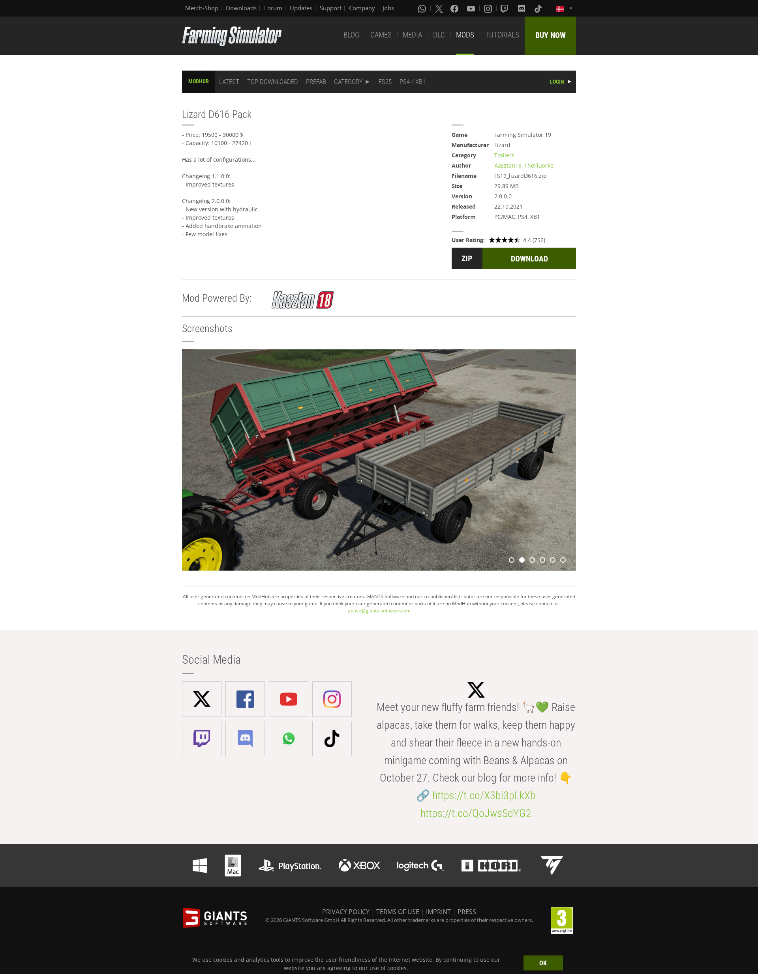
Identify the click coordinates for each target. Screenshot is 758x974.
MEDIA (412, 34)
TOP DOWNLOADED (272, 82)
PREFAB (316, 82)
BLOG (351, 34)
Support (330, 8)
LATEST (229, 82)
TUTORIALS (502, 34)
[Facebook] (455, 8)
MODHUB (198, 81)
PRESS (467, 911)
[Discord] (522, 8)
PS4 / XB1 (413, 82)
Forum (273, 8)
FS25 (385, 82)
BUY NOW (550, 35)
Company (362, 8)
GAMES (381, 34)
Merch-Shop (201, 8)
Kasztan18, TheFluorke (523, 165)
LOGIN (557, 81)
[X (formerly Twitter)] (439, 8)
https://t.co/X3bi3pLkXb (484, 795)
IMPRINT (438, 911)
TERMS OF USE (397, 911)
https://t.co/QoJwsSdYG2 (475, 813)
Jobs (388, 8)
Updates (301, 8)
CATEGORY (348, 82)
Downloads (241, 8)
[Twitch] (505, 8)
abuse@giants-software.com (379, 610)
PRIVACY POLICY (346, 911)
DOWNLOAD (529, 258)
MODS (465, 34)
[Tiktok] (539, 8)
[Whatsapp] (423, 8)
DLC (439, 34)
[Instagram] (488, 8)
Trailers (504, 155)
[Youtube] (472, 8)
